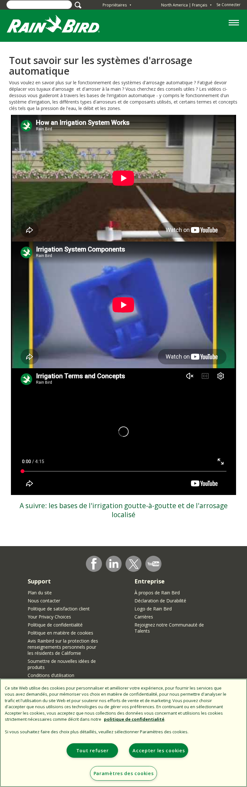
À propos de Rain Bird (157, 593)
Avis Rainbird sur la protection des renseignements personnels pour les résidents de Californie (63, 647)
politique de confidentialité (134, 719)
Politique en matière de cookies (60, 633)
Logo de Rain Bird (153, 609)
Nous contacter (44, 601)
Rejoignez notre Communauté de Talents (169, 628)
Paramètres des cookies (124, 773)
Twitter (134, 564)
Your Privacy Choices (49, 617)
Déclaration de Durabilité (160, 601)
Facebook (94, 564)
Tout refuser (92, 750)
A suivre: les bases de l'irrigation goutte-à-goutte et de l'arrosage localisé (124, 510)
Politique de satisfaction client (59, 609)
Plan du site (40, 593)
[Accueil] (59, 25)
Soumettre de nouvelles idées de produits (62, 664)
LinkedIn (113, 563)
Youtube (153, 564)
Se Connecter (228, 4)
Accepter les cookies (159, 750)
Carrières (143, 617)
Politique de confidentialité (55, 625)
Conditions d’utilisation (51, 675)
